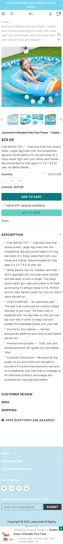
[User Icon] (50, 13)
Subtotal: (7, 187)
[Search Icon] (11, 13)
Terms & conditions (33, 205)
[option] (31, 77)
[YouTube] (26, 488)
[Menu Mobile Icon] (3, 13)
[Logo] (31, 13)
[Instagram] (11, 488)
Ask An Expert (44, 420)
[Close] (61, 528)
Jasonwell (37, 521)
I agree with (12, 205)
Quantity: (7, 174)
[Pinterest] (19, 488)
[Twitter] (4, 488)
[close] (60, 5)
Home (4, 22)
